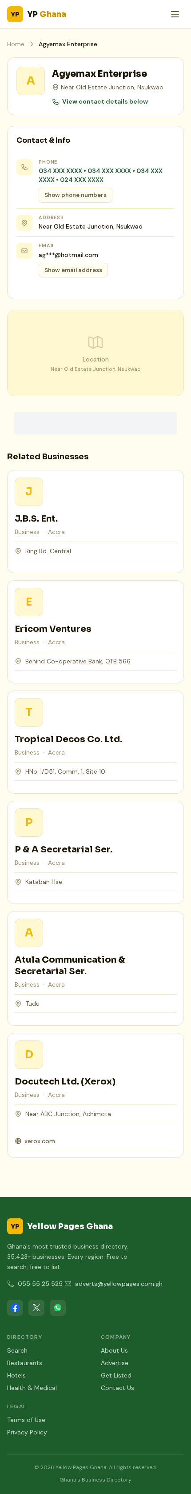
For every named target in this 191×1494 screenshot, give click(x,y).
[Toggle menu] (175, 14)
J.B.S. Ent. (36, 518)
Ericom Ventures (53, 629)
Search (17, 1350)
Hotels (16, 1375)
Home (15, 44)
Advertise (114, 1363)
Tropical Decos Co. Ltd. (68, 739)
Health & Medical (32, 1388)
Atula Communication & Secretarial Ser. (70, 965)
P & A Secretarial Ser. (63, 849)
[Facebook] (15, 1308)
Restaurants (24, 1363)
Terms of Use (26, 1420)
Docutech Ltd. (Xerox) (65, 1081)
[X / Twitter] (36, 1308)
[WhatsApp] (58, 1308)
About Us (114, 1350)
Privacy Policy (27, 1432)
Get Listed (116, 1375)
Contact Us (117, 1388)
